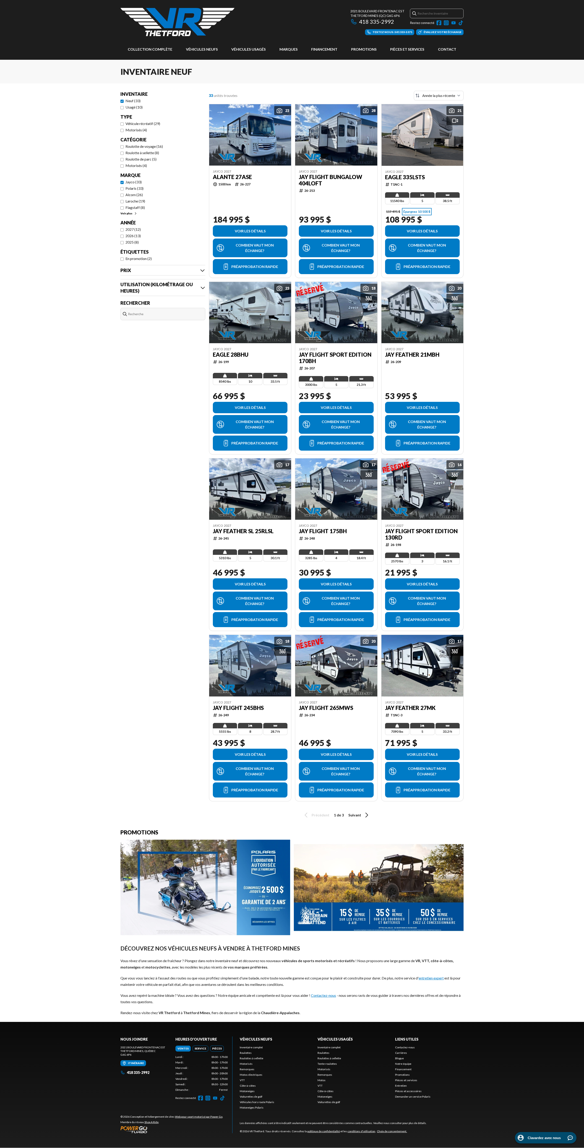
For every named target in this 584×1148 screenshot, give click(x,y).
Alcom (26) (134, 194)
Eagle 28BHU (230, 354)
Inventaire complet (251, 1047)
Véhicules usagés (248, 49)
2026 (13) (133, 236)
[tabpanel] (201, 1073)
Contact (447, 49)
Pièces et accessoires (408, 1091)
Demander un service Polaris (412, 1096)
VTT (242, 1080)
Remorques (247, 1069)
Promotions (364, 49)
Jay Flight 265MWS (326, 708)
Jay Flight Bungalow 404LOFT (330, 180)
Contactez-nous (323, 995)
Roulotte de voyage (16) (144, 146)
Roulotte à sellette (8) (142, 153)
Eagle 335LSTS (405, 177)
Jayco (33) (133, 182)
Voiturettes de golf (251, 1096)
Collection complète (150, 49)
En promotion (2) (138, 258)
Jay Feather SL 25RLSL (243, 531)
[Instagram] (446, 23)
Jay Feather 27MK (410, 708)
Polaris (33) (134, 188)
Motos (322, 1080)
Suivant (354, 815)
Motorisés (246, 1063)
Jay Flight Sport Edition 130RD (421, 534)
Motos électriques (251, 1074)
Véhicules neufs (202, 49)
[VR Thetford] (177, 22)
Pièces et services (407, 49)
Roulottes (246, 1052)
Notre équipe (403, 1063)
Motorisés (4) (136, 130)
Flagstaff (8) (135, 207)
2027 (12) (133, 229)
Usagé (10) (134, 107)
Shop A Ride (151, 1122)
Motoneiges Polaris (251, 1107)
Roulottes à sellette (251, 1058)
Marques (288, 49)
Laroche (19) (135, 201)
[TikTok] (461, 23)
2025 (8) (132, 242)
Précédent (320, 815)
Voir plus (126, 213)
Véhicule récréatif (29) (142, 123)
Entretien (401, 1085)
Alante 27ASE (232, 177)
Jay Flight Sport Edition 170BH (335, 357)
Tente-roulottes (327, 1063)
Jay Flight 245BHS (238, 708)
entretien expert (431, 978)
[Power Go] (171, 1129)
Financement (324, 49)
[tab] (183, 1049)
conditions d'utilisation (361, 1131)
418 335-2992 (376, 21)
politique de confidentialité (323, 1131)
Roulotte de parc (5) (140, 159)
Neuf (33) (133, 101)
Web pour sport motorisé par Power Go (198, 1116)
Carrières (401, 1052)
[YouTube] (453, 23)
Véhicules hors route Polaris (257, 1102)
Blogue (399, 1058)
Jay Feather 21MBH (412, 354)
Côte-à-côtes (248, 1085)
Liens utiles (406, 1039)
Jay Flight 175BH (323, 531)
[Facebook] (439, 23)
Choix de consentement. (392, 1131)
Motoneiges (247, 1091)
